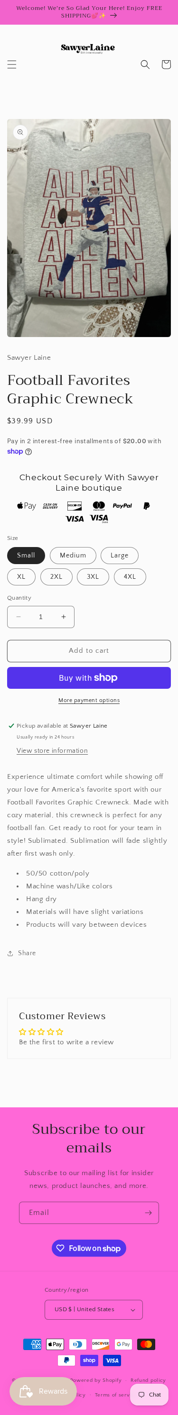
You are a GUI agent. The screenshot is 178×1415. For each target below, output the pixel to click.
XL (21, 577)
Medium (73, 555)
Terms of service (116, 1395)
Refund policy (148, 1380)
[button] (11, 64)
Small (26, 555)
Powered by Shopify (96, 1380)
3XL (93, 577)
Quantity (19, 597)
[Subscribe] (148, 1213)
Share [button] (27, 953)
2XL (56, 577)
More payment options (89, 700)
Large (120, 555)
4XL (130, 577)
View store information (52, 751)
